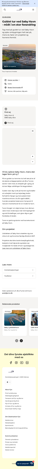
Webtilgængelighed (12, 396)
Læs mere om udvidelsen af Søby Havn (16, 248)
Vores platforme (10, 445)
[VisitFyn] (10, 372)
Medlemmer (9, 420)
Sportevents (9, 425)
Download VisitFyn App (13, 409)
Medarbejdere (10, 423)
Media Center (9, 450)
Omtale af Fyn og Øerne (13, 406)
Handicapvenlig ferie (12, 401)
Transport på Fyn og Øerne (14, 398)
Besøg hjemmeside (14, 87)
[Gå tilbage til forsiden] (19, 10)
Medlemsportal (10, 447)
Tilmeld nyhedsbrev (12, 439)
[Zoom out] (32, 161)
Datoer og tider (13, 80)
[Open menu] (33, 9)
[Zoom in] (32, 156)
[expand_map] (33, 131)
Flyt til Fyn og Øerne (12, 403)
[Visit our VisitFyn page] (10, 362)
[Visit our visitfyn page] (16, 362)
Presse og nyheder (11, 442)
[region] (19, 146)
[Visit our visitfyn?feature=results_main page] (21, 362)
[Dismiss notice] (34, 3)
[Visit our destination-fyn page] (27, 362)
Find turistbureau (11, 393)
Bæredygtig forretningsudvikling (16, 428)
